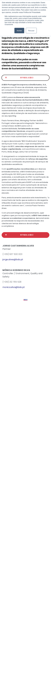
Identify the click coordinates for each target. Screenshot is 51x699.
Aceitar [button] (19, 30)
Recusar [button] (31, 30)
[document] (25, 349)
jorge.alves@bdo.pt (12, 259)
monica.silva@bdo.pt (13, 287)
